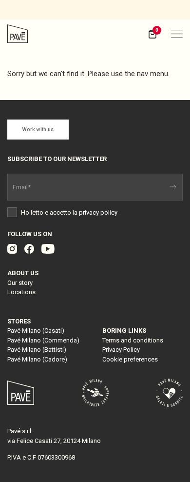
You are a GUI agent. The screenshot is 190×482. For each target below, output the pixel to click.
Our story (20, 282)
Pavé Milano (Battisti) (36, 349)
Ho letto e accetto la (68, 212)
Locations (21, 292)
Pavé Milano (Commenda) (43, 340)
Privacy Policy (121, 349)
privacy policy (98, 212)
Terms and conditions (132, 340)
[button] (177, 33)
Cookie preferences (130, 359)
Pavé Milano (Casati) (35, 330)
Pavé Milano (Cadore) (37, 359)
